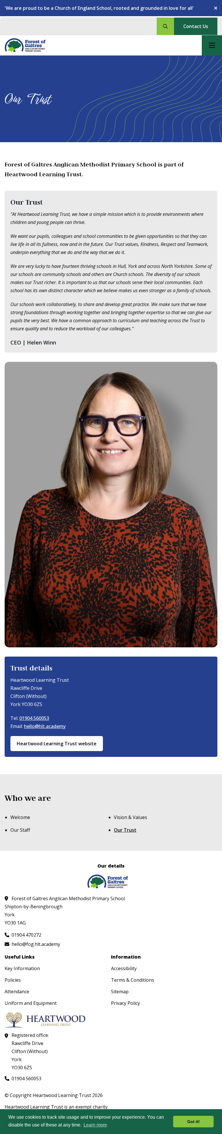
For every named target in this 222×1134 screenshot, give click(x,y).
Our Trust (125, 830)
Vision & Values (130, 817)
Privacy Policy (125, 1003)
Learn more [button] (95, 1124)
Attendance (17, 991)
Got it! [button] (193, 1121)
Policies (13, 980)
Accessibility (124, 968)
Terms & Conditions (132, 980)
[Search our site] (165, 26)
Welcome (20, 817)
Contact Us (195, 26)
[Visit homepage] (28, 45)
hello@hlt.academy (45, 726)
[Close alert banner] (213, 8)
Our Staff (20, 830)
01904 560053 (34, 718)
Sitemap (120, 991)
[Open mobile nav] (212, 45)
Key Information (22, 968)
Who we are (28, 798)
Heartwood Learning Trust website (57, 743)
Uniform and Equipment (31, 1003)
